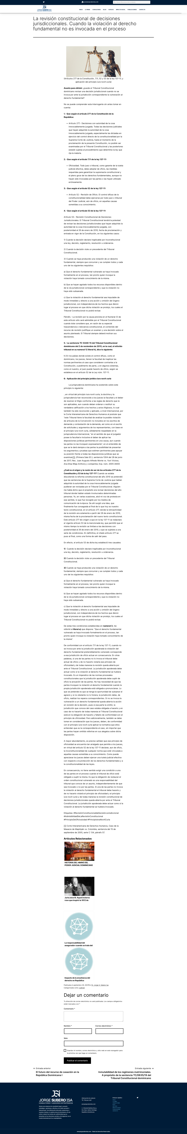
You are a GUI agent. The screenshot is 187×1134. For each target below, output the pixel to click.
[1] (74, 457)
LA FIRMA (87, 9)
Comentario (69, 1009)
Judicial (82, 988)
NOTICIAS (111, 9)
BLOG (104, 9)
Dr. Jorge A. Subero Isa (99, 985)
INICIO (81, 9)
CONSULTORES (96, 9)
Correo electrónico (103, 1026)
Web (66, 1038)
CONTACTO (142, 9)
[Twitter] (43, 2)
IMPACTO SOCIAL (120, 9)
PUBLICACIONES (132, 9)
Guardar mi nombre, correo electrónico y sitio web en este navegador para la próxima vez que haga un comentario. (95, 1051)
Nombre (68, 1026)
